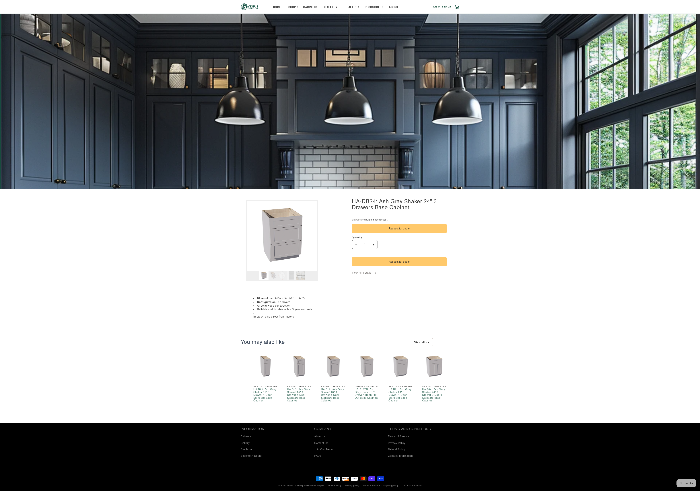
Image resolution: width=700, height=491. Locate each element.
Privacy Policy (396, 443)
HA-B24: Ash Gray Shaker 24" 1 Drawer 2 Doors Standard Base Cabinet (433, 395)
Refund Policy (396, 449)
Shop (292, 7)
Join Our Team (323, 449)
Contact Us (321, 443)
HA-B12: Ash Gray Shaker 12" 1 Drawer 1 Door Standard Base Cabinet (264, 395)
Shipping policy (390, 485)
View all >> (421, 342)
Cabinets (310, 7)
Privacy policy (352, 485)
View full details (362, 272)
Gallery (330, 7)
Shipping (357, 219)
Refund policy (334, 485)
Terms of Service (398, 436)
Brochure (246, 449)
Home (277, 7)
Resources (373, 7)
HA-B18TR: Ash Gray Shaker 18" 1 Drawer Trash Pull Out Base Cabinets (366, 393)
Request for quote (399, 228)
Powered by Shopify (314, 485)
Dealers (351, 7)
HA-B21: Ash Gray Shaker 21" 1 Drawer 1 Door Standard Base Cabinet (399, 395)
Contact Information (400, 455)
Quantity (357, 237)
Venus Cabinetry (295, 485)
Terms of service (371, 485)
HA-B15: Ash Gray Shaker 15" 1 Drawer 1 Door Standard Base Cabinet (298, 395)
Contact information (411, 485)
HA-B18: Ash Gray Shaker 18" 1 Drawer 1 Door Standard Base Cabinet (332, 395)
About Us (320, 436)
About (393, 7)
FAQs (317, 455)
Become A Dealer (251, 455)
